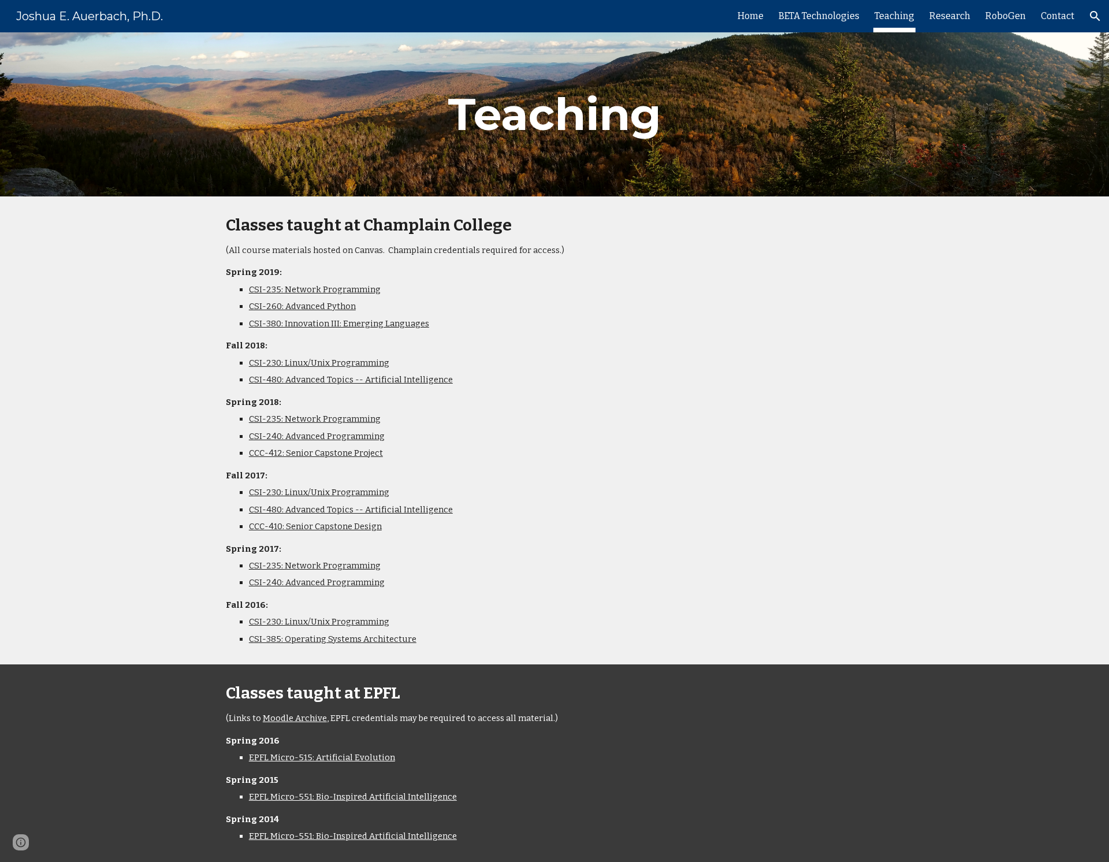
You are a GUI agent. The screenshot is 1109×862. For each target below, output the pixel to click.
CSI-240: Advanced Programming (317, 436)
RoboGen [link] (1005, 15)
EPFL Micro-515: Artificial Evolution (322, 757)
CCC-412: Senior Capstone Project (316, 453)
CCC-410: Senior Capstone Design (315, 526)
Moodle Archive (295, 718)
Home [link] (751, 15)
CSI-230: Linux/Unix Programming (319, 363)
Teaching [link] (894, 15)
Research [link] (949, 15)
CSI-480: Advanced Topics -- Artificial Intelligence (351, 379)
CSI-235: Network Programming (315, 289)
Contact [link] (1057, 15)
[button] (1095, 16)
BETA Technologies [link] (819, 15)
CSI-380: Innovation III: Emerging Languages (339, 323)
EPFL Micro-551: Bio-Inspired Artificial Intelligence (353, 797)
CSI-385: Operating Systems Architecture (332, 639)
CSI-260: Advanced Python (302, 306)
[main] (554, 114)
